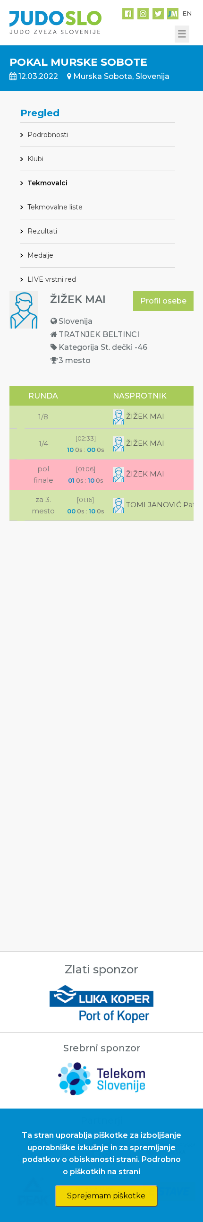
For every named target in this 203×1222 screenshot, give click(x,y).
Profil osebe (163, 300)
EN (187, 13)
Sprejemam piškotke (106, 1195)
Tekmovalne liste (55, 207)
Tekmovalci (47, 183)
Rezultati (42, 231)
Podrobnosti (47, 134)
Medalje (40, 255)
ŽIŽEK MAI (144, 416)
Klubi (35, 159)
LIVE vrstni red (51, 279)
